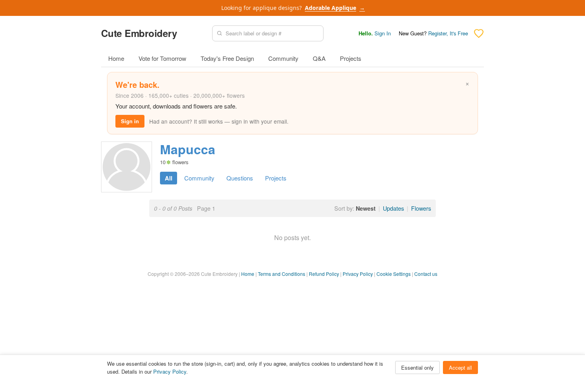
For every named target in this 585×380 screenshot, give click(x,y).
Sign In (382, 33)
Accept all (460, 367)
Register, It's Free (448, 33)
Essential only (417, 367)
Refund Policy (324, 273)
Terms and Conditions (281, 273)
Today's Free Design (227, 58)
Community (283, 58)
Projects (350, 58)
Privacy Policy (358, 273)
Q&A (319, 58)
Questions (239, 178)
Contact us (425, 273)
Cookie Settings (393, 273)
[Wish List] (479, 33)
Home (116, 58)
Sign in (130, 121)
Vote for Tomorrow (162, 58)
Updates (393, 208)
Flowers (421, 208)
